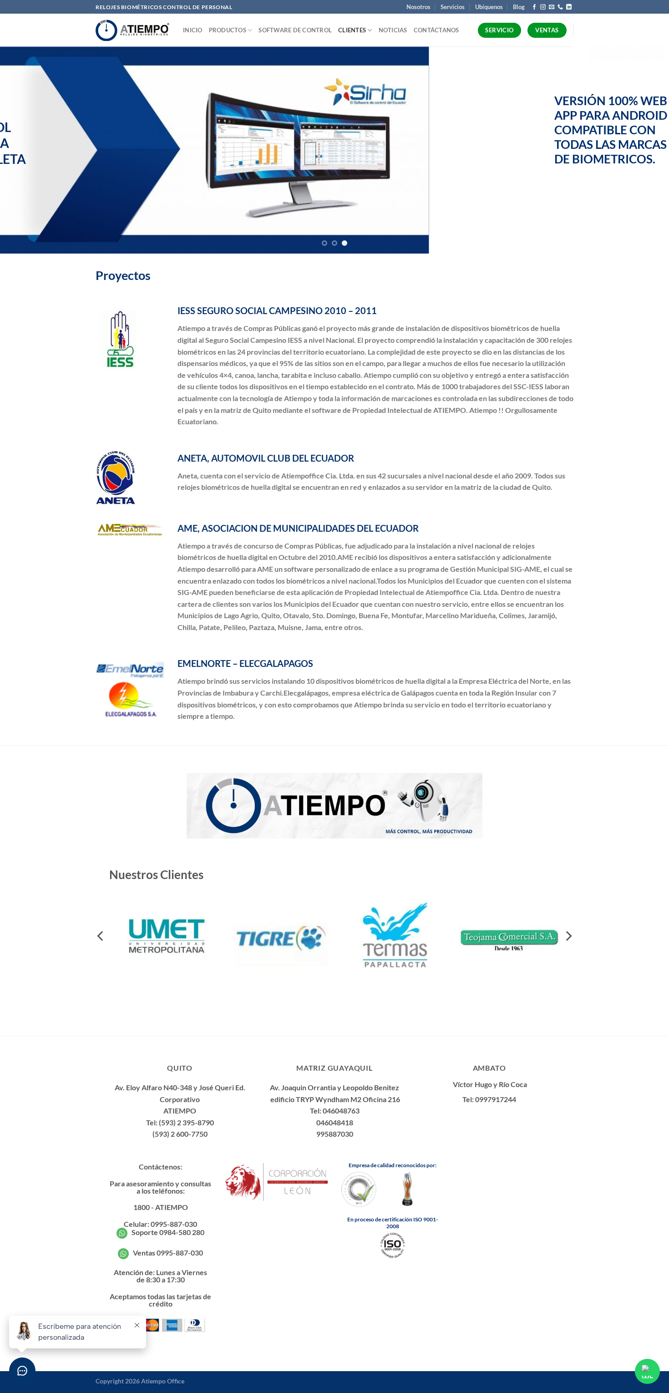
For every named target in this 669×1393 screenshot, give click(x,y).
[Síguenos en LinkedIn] (569, 7)
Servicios (453, 6)
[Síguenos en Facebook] (534, 7)
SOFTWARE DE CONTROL (295, 30)
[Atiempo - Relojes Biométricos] (132, 30)
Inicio (193, 30)
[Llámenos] (560, 7)
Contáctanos (436, 30)
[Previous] (25, 150)
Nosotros (418, 6)
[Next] (644, 150)
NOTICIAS (393, 30)
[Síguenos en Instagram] (543, 7)
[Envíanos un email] (551, 7)
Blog (519, 6)
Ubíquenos (489, 6)
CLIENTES (352, 30)
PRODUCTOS (227, 30)
